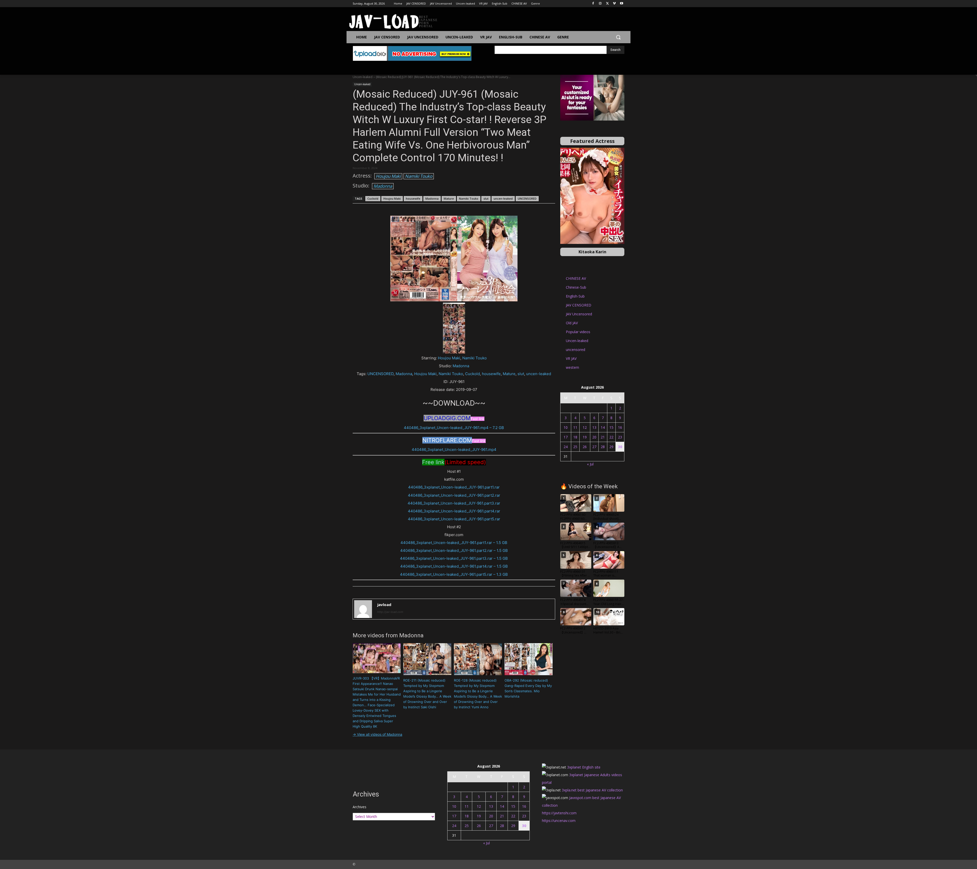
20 (594, 437)
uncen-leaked (503, 198)
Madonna (382, 186)
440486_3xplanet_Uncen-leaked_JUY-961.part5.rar (454, 519)
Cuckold (372, 198)
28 (603, 446)
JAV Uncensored (579, 314)
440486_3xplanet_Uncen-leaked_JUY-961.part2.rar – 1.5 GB (454, 550)
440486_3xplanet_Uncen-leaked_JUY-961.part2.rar (454, 495)
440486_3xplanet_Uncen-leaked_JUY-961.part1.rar (454, 487)
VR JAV (571, 358)
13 (594, 427)
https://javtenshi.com (559, 813)
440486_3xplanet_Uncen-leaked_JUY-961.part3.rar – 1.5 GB (454, 558)
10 (566, 427)
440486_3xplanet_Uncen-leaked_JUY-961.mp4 (454, 449)
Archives (359, 806)
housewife (413, 198)
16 (620, 427)
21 (603, 437)
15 (611, 427)
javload (384, 604)
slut (486, 198)
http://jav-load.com (390, 612)
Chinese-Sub (576, 287)
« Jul (590, 464)
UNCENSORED (527, 198)
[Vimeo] (614, 4)
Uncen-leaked (362, 77)
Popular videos (578, 331)
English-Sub (575, 296)
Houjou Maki (388, 176)
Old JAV (572, 322)
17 (566, 437)
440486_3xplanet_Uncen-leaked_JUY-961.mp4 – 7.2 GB (454, 427)
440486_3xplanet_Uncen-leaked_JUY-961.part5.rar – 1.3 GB (454, 574)
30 (620, 446)
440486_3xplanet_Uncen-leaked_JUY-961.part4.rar (454, 511)
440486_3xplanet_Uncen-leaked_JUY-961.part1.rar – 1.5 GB (453, 542)
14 (603, 427)
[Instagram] (600, 4)
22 (611, 437)
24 (566, 446)
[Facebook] (593, 4)
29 (611, 446)
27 (594, 446)
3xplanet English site (583, 767)
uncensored (575, 349)
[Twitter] (607, 4)
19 (585, 437)
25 (575, 446)
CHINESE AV (576, 278)
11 (575, 427)
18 (575, 437)
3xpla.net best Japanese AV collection (592, 790)
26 (585, 446)
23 (620, 437)
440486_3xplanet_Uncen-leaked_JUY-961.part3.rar (454, 503)
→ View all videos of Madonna (377, 734)
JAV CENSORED (578, 305)
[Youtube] (621, 4)
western (572, 367)
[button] (618, 37)
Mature (449, 198)
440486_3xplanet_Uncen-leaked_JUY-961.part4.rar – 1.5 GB (454, 566)
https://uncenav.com (559, 820)
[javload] (363, 609)
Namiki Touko (418, 176)
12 (585, 427)
